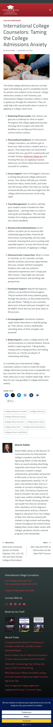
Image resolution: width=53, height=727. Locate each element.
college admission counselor (16, 411)
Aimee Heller (10, 50)
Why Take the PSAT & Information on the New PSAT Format (41, 548)
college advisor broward (14, 422)
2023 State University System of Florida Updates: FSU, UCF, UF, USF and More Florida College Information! (13, 552)
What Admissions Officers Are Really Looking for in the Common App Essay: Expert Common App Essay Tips (26, 676)
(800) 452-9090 (27, 590)
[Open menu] (50, 10)
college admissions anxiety (15, 417)
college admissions (37, 411)
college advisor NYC (12, 427)
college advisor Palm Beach (34, 427)
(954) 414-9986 (12, 590)
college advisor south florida (16, 432)
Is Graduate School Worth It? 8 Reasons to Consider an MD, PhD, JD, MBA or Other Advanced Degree (24, 646)
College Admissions (12, 20)
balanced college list (33, 156)
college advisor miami (35, 422)
